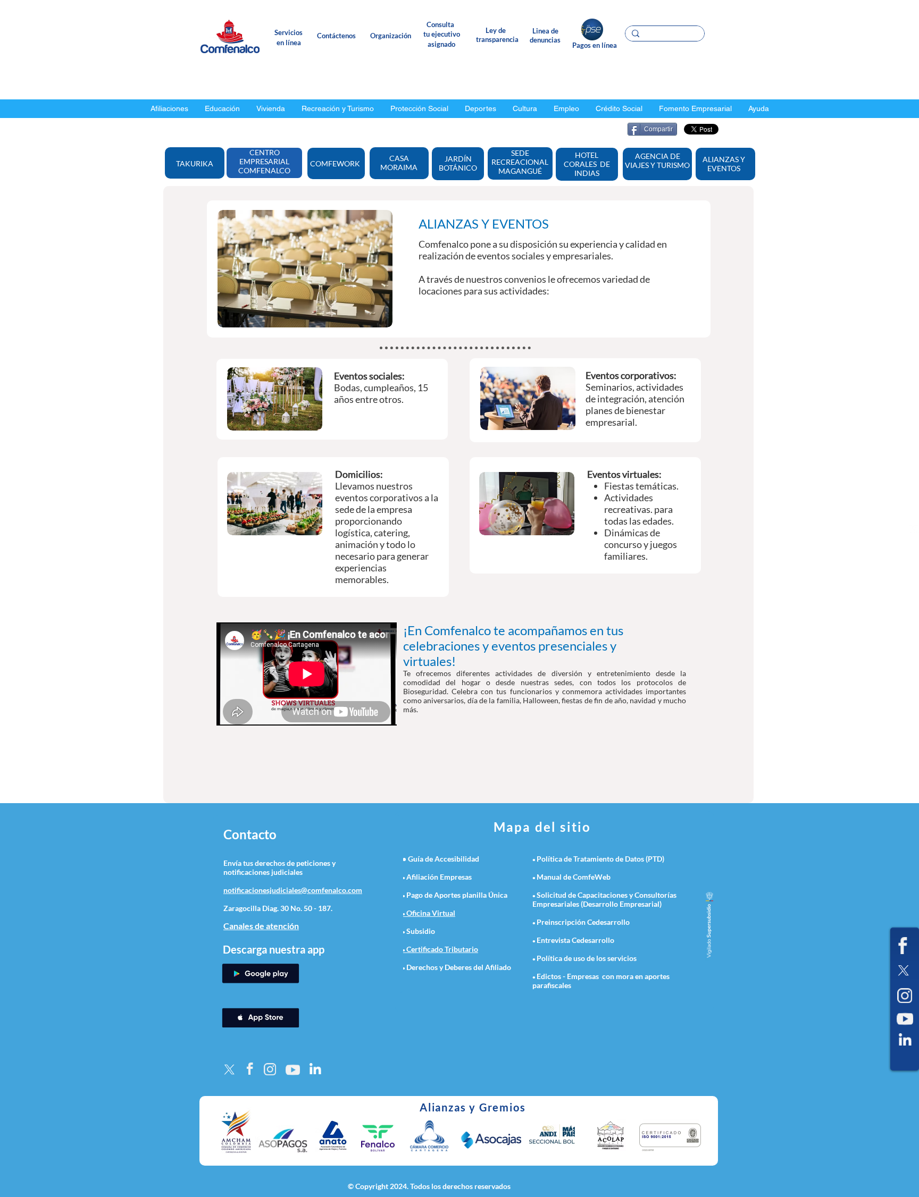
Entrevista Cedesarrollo (575, 940)
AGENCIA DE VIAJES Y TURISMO (657, 160)
